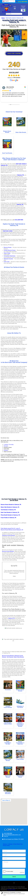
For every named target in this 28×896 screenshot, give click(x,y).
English (6, 1)
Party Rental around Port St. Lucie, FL (10, 528)
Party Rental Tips (18, 844)
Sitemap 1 (5, 844)
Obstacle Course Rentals (8, 535)
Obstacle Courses (8, 258)
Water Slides (7, 253)
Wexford (6, 446)
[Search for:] (14, 13)
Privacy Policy (6, 845)
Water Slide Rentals (19, 657)
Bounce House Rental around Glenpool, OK (12, 530)
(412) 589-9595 (19, 220)
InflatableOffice (11, 889)
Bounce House (7, 247)
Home (3, 18)
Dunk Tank (6, 261)
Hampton (6, 450)
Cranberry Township (9, 444)
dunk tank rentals (7, 231)
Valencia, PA (11, 618)
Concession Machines (9, 256)
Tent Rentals (10, 657)
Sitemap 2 (11, 844)
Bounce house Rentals (8, 551)
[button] (14, 882)
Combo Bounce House (9, 250)
